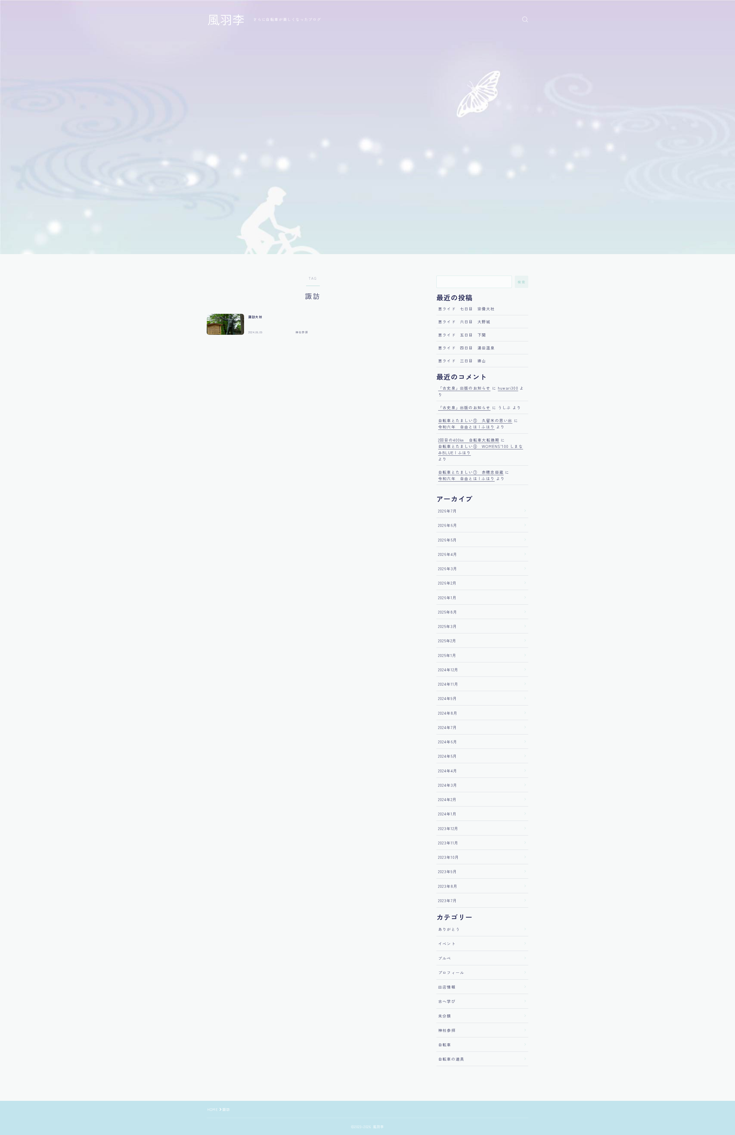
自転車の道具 (451, 1059)
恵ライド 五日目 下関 (462, 335)
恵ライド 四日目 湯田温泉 (466, 348)
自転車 (444, 1044)
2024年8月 (448, 713)
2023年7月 (447, 900)
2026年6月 (447, 525)
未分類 (444, 1016)
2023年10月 (448, 857)
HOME (212, 1109)
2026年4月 (447, 554)
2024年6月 (447, 742)
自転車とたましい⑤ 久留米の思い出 (475, 420)
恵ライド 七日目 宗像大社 (466, 309)
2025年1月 (447, 655)
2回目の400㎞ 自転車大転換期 (468, 440)
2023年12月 (448, 828)
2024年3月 (447, 785)
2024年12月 (448, 669)
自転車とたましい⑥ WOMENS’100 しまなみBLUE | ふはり (480, 449)
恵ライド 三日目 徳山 (462, 360)
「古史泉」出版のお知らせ (464, 388)
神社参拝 (447, 1030)
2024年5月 (447, 756)
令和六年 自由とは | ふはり (466, 427)
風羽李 (226, 19)
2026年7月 (447, 511)
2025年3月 (447, 626)
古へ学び (447, 1001)
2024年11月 (448, 684)
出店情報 (447, 987)
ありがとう (449, 929)
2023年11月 (448, 843)
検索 (521, 282)
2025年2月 (447, 640)
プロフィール (451, 972)
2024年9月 (447, 698)
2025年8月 (447, 612)
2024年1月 (447, 814)
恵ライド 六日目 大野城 (464, 321)
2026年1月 (447, 597)
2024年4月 (447, 771)
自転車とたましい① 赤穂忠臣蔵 (471, 472)
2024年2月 (447, 799)
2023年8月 (448, 886)
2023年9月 (447, 871)
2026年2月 (447, 583)
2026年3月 (447, 568)
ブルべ (444, 958)
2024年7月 (447, 727)
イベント (447, 943)
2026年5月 (447, 540)
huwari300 (508, 388)
